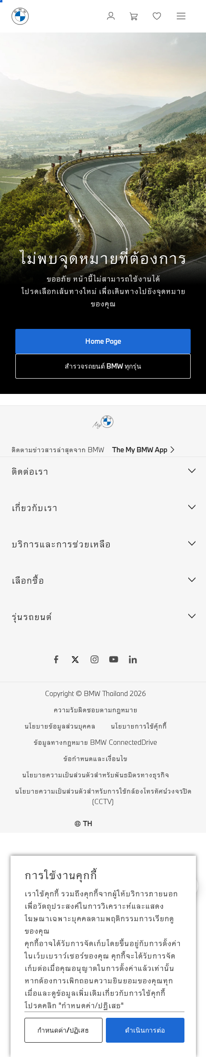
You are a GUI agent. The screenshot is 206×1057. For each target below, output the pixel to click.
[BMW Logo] (20, 16)
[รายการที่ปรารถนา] (158, 16)
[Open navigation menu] (182, 16)
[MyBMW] (112, 16)
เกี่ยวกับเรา (34, 507)
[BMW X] (75, 660)
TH (87, 823)
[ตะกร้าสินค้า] (135, 16)
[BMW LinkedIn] (132, 660)
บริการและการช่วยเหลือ (61, 544)
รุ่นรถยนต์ (31, 616)
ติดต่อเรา (29, 471)
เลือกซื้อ (27, 580)
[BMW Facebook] (56, 660)
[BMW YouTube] (113, 660)
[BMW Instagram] (94, 660)
